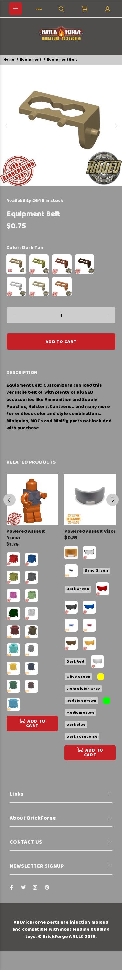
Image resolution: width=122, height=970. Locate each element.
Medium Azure (80, 713)
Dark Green (77, 589)
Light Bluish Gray (83, 689)
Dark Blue (76, 725)
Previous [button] (6, 125)
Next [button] (116, 125)
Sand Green (96, 571)
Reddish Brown (81, 701)
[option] (61, 125)
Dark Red (75, 661)
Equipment (30, 59)
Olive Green (78, 677)
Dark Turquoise (82, 737)
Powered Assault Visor (90, 531)
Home (8, 59)
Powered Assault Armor (26, 534)
